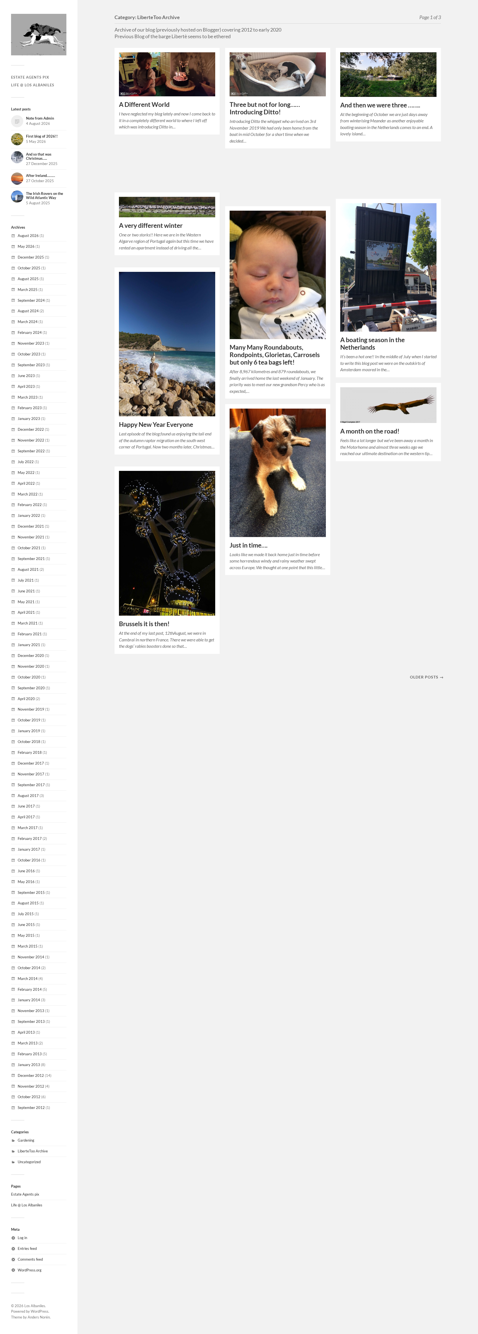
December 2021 (31, 526)
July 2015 (26, 914)
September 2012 (31, 1107)
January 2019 (29, 731)
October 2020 (29, 677)
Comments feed (30, 1259)
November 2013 (31, 1010)
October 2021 (29, 548)
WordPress (39, 1311)
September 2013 (31, 1021)
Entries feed (27, 1248)
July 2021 (26, 580)
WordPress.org (29, 1270)
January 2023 (29, 418)
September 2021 (31, 558)
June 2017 (26, 806)
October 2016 (29, 860)
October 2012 (29, 1097)
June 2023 (26, 375)
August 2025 (28, 279)
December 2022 (31, 429)
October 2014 (29, 968)
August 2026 (28, 235)
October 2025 (29, 268)
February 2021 (30, 634)
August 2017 (28, 795)
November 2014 (31, 957)
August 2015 (28, 903)
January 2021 (29, 645)
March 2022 (28, 494)
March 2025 (28, 289)
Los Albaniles (34, 1306)
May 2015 (26, 935)
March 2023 (28, 397)
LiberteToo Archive (33, 1151)
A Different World (144, 104)
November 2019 (31, 709)
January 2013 (29, 1064)
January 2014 (29, 1000)
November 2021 (31, 537)
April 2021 (26, 612)
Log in (22, 1237)
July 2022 (26, 462)
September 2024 (31, 300)
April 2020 (26, 698)
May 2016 (26, 881)
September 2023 (31, 365)
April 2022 (26, 483)
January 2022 (29, 515)
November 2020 (31, 666)
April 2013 (26, 1032)
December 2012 (31, 1075)
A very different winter (151, 225)
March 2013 (28, 1043)
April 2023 (26, 386)
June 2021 (26, 591)
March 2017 (28, 827)
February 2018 (30, 752)
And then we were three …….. (380, 105)
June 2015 (26, 924)
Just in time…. (248, 545)
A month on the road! (369, 431)
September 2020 (31, 688)
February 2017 (30, 838)
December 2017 (31, 763)
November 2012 (31, 1086)
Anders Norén (39, 1317)
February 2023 (30, 408)
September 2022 (31, 451)
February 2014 (30, 989)
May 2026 (26, 246)
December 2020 (31, 655)
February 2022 (30, 504)
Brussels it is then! (144, 624)
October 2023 (29, 354)
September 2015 (31, 892)
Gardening (26, 1140)
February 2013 (30, 1054)
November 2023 (31, 343)
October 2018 (29, 741)
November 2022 (31, 440)
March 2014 (28, 978)
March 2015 (28, 946)
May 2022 (26, 472)
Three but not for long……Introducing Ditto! (265, 108)
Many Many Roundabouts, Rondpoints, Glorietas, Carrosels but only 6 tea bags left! (275, 355)
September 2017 (31, 785)
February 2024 (30, 332)
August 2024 (28, 311)
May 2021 (26, 602)
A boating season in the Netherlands (372, 343)
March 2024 (28, 321)
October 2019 (29, 720)
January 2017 (29, 849)
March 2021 (28, 623)
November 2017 (31, 774)
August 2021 (28, 569)
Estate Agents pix (30, 77)
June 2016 (26, 871)
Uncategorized (29, 1162)
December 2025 (31, 257)
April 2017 (26, 817)
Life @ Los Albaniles (32, 85)
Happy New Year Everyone (156, 424)
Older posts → (427, 677)
